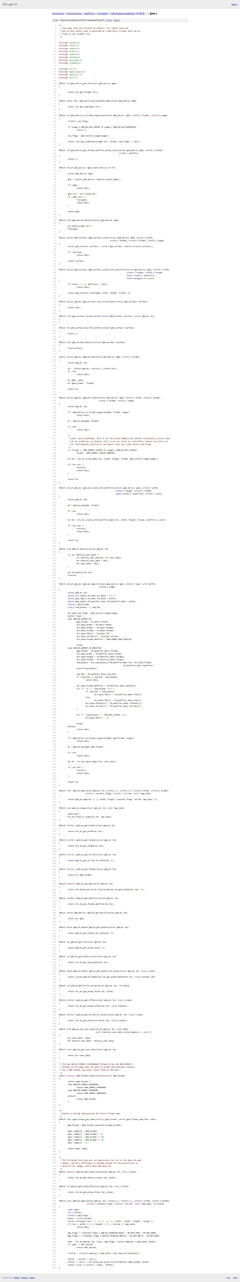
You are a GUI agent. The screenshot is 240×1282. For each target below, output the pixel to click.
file (109, 20)
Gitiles (16, 1277)
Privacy (24, 1277)
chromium (58, 13)
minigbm (102, 13)
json (235, 1277)
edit (116, 20)
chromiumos (74, 13)
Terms (32, 1277)
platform (89, 13)
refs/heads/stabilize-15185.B (127, 13)
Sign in (234, 4)
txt (228, 1277)
